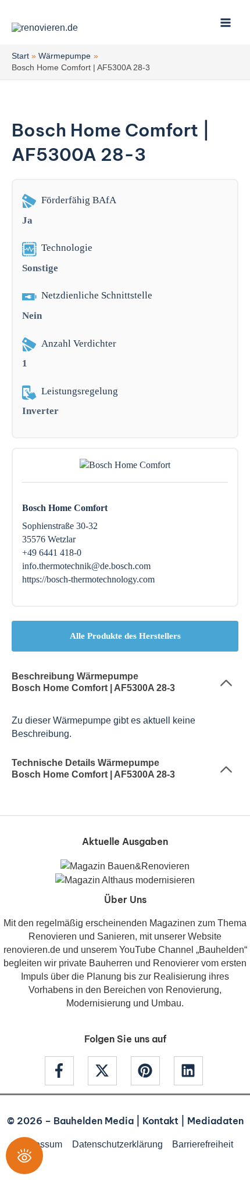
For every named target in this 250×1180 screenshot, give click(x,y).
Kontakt (160, 1121)
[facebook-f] (65, 1070)
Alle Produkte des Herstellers (125, 636)
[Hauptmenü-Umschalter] (225, 22)
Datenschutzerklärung (117, 1144)
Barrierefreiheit (202, 1144)
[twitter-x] (108, 1070)
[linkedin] (190, 1070)
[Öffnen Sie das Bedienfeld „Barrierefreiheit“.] (24, 1155)
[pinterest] (151, 1070)
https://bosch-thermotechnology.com (88, 579)
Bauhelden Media (93, 1121)
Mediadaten (215, 1121)
